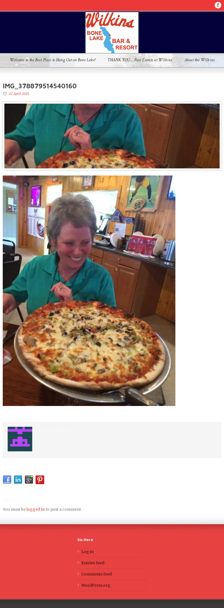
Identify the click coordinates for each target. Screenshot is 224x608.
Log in (87, 551)
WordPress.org (95, 585)
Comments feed (96, 574)
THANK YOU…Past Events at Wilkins (139, 60)
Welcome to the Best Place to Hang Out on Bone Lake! (52, 60)
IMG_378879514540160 (40, 86)
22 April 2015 (19, 94)
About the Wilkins (199, 60)
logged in (35, 509)
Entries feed (92, 562)
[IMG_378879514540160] (112, 136)
